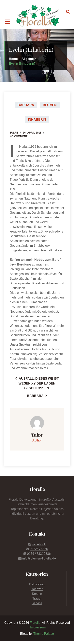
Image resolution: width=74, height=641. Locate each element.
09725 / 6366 (39, 549)
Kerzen (37, 593)
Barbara (26, 105)
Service (37, 603)
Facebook (39, 544)
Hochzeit (37, 589)
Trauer (36, 598)
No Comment (18, 136)
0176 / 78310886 (39, 553)
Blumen (50, 105)
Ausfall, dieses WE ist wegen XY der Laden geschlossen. (39, 383)
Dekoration (37, 584)
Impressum (38, 627)
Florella (35, 622)
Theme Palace (43, 633)
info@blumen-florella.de (39, 558)
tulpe (14, 132)
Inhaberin (37, 119)
